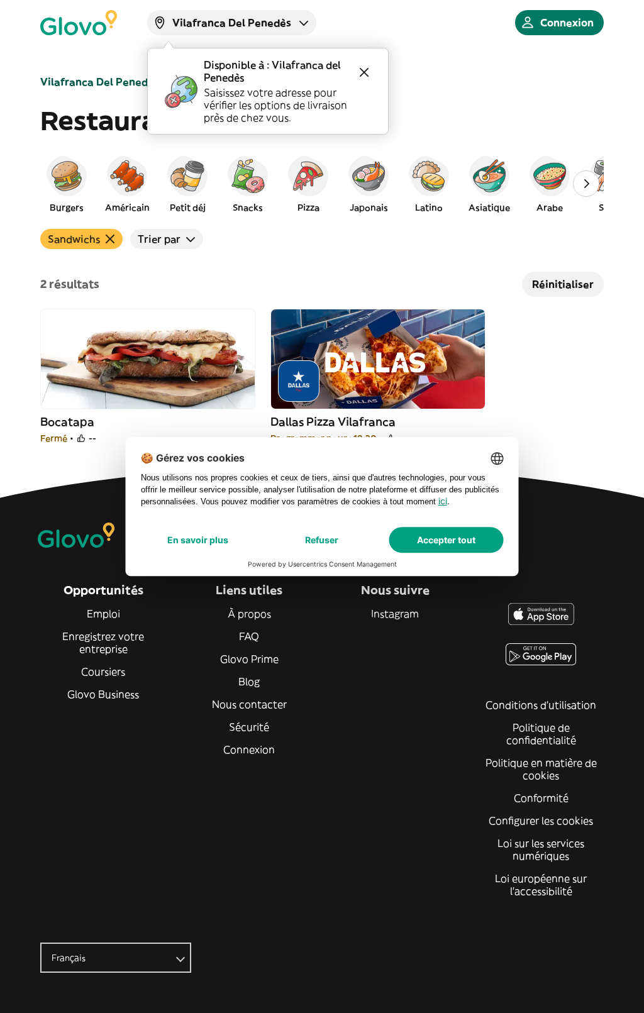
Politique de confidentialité (541, 733)
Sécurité (249, 727)
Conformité (541, 798)
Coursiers (103, 671)
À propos (249, 613)
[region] (322, 183)
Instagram (395, 613)
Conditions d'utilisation (541, 705)
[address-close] (364, 72)
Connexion (249, 749)
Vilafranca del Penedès (99, 81)
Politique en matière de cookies (541, 769)
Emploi (103, 613)
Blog (249, 681)
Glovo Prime (249, 659)
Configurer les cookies (541, 820)
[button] (66, 183)
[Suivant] (586, 183)
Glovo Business (103, 694)
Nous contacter (249, 704)
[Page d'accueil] (78, 22)
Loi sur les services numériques (540, 849)
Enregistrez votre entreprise (103, 642)
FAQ (249, 636)
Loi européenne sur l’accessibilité (541, 884)
